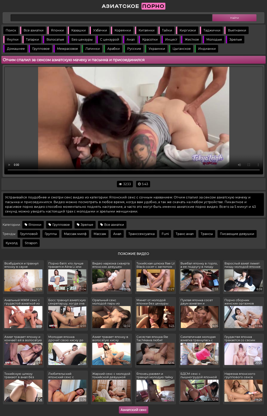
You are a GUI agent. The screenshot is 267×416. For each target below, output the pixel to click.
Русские (134, 49)
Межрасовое (67, 49)
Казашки (78, 30)
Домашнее (16, 49)
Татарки (32, 39)
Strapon (31, 243)
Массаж (100, 234)
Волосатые (55, 39)
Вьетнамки (237, 30)
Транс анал (185, 234)
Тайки (167, 30)
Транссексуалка (141, 234)
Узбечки (100, 30)
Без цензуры (82, 39)
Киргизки (188, 30)
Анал (131, 39)
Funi (165, 234)
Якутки (13, 39)
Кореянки (123, 30)
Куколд (12, 243)
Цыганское (182, 49)
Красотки (150, 39)
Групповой (29, 234)
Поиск (11, 30)
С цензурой (109, 39)
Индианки (207, 49)
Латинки (92, 49)
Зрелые (235, 39)
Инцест (171, 39)
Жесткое (192, 39)
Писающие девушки (237, 234)
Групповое (41, 49)
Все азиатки (34, 30)
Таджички (211, 30)
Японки (57, 30)
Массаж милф (75, 234)
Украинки (157, 49)
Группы (51, 234)
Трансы (207, 234)
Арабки (113, 49)
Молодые (214, 39)
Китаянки (147, 30)
